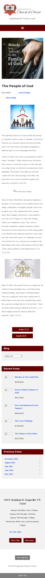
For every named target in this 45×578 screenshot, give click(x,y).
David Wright (24, 93)
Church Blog (11, 98)
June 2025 (9, 470)
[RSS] (38, 532)
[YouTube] (34, 532)
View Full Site (22, 558)
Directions (29, 540)
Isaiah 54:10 (21, 336)
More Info (15, 540)
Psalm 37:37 (23, 329)
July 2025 (9, 466)
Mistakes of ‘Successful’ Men (26, 377)
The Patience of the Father (26, 433)
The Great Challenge (24, 421)
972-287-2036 (15, 532)
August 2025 (10, 463)
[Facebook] (30, 532)
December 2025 (11, 459)
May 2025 (9, 474)
